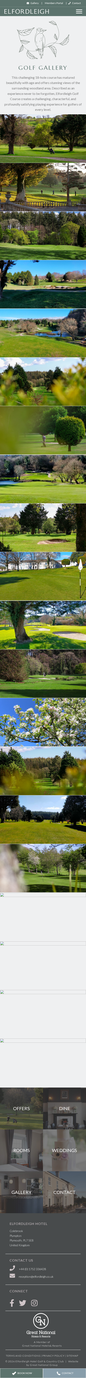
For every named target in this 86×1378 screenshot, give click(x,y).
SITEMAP (72, 1355)
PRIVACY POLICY (53, 1355)
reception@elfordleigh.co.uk (36, 1276)
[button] (21, 1373)
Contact (76, 3)
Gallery (34, 3)
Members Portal (54, 3)
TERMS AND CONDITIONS (23, 1355)
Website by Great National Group (52, 1363)
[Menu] (79, 11)
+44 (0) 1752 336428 (32, 1269)
